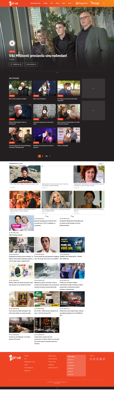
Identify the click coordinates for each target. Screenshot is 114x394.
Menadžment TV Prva (29, 361)
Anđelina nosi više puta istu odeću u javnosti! (43, 146)
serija (57, 3)
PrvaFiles (71, 374)
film (51, 3)
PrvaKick (70, 368)
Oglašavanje (27, 370)
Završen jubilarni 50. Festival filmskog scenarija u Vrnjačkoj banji (20, 146)
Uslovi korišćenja (52, 358)
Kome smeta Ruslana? (39, 98)
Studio (26, 364)
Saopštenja (51, 364)
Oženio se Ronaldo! (62, 145)
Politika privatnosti (53, 367)
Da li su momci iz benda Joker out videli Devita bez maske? (68, 123)
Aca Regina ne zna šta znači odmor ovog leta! (67, 99)
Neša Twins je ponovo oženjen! (17, 98)
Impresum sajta (52, 356)
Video (63, 3)
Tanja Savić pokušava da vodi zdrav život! (43, 123)
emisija (45, 3)
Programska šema (35, 3)
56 (47, 156)
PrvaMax (70, 362)
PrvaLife (70, 371)
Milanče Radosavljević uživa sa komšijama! (18, 123)
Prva (25, 358)
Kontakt (26, 356)
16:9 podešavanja (28, 367)
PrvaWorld (71, 365)
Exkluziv (12, 95)
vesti (69, 3)
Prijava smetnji (52, 361)
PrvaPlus (70, 359)
